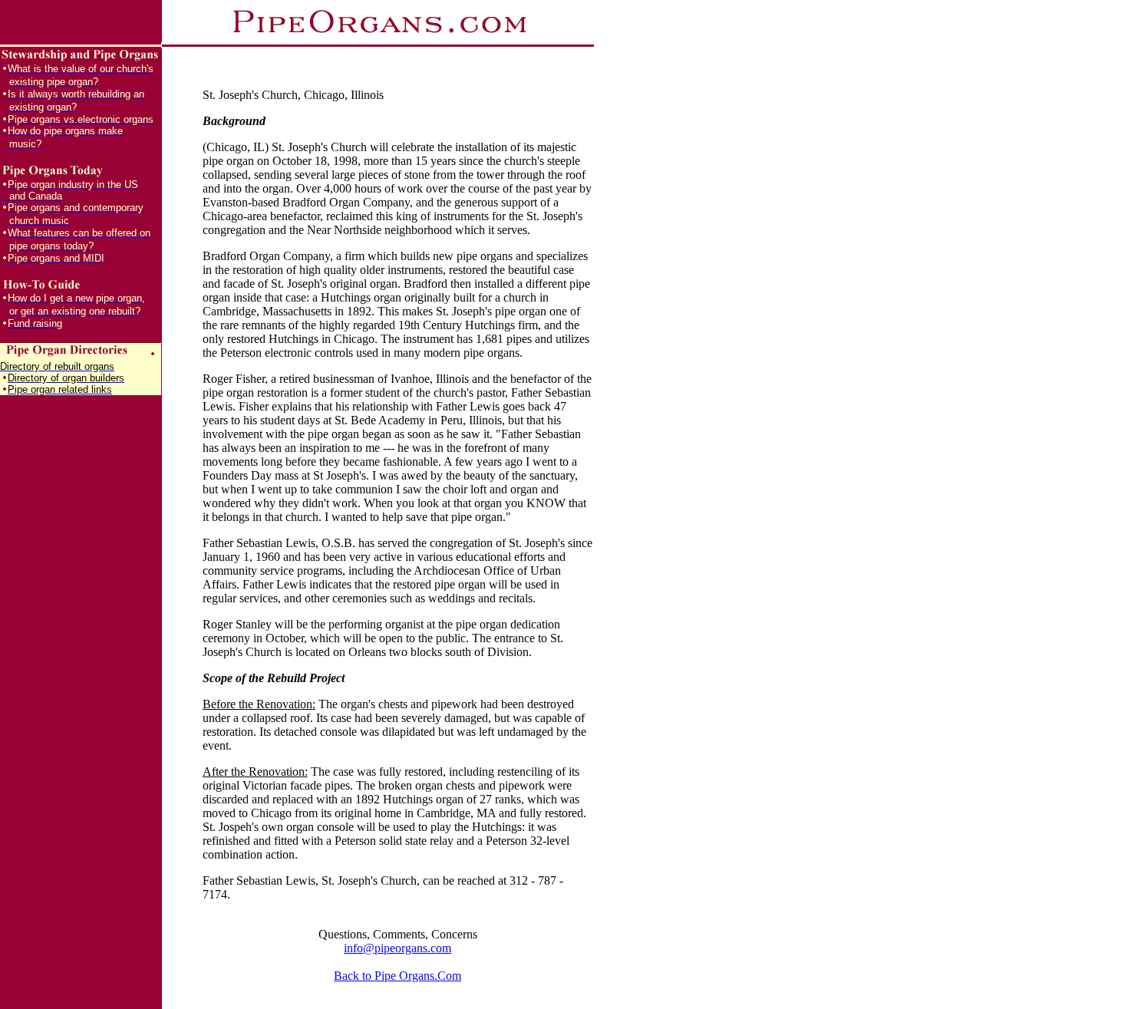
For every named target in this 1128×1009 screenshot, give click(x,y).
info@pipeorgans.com (397, 948)
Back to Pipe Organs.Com (397, 975)
